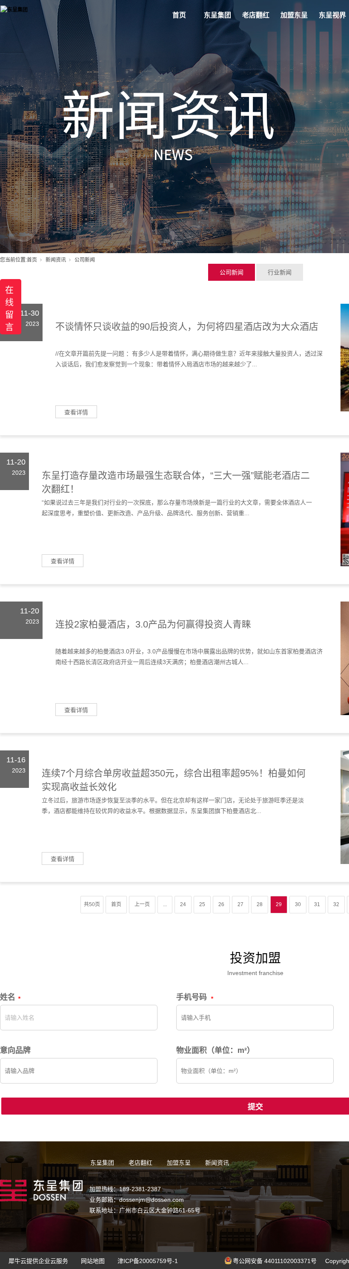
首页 (179, 15)
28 (260, 904)
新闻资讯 (56, 260)
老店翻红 (255, 15)
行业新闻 (280, 272)
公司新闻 (231, 272)
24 (183, 904)
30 (298, 904)
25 (202, 904)
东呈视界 (332, 15)
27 (240, 904)
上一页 (142, 904)
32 (336, 904)
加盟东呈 (294, 15)
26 (221, 904)
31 (317, 904)
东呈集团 (217, 15)
